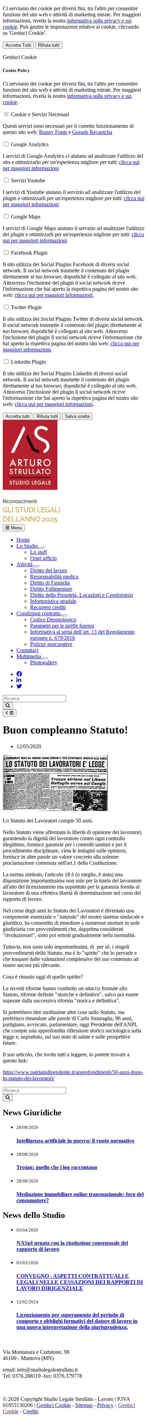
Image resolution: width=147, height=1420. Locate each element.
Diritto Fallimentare (51, 589)
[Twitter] (19, 686)
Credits (30, 1411)
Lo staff (38, 552)
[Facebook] (19, 674)
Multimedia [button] (29, 656)
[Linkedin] (18, 680)
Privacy (105, 1405)
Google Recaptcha (92, 132)
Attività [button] (25, 564)
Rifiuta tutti (48, 45)
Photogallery (43, 662)
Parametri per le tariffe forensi (62, 626)
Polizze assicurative (51, 644)
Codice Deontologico (53, 619)
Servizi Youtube (28, 180)
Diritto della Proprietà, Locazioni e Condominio (81, 595)
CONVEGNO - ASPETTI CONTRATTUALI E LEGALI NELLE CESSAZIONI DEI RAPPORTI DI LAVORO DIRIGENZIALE (79, 1282)
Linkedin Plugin (28, 362)
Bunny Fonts (53, 132)
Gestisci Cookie (54, 1405)
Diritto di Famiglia (50, 583)
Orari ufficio (43, 558)
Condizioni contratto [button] (39, 613)
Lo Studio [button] (27, 546)
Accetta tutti (17, 416)
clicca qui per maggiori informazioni (54, 295)
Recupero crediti (48, 607)
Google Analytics (30, 144)
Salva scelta (77, 416)
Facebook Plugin (29, 253)
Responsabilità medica (54, 576)
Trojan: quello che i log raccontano (56, 1167)
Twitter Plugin (26, 307)
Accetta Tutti (18, 45)
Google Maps (25, 217)
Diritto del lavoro (48, 570)
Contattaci (27, 650)
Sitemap (84, 1405)
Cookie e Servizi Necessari (40, 114)
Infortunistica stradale (53, 601)
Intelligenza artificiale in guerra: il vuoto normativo (75, 1141)
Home (23, 540)
